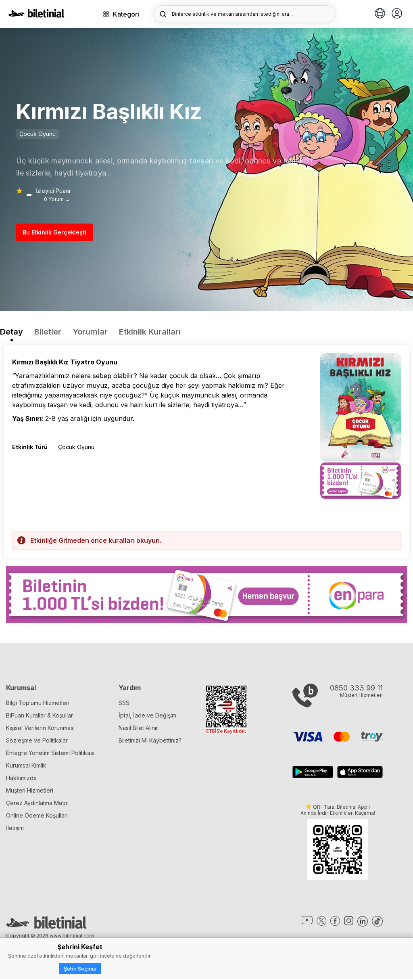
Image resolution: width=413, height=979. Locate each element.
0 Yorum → (57, 199)
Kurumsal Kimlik (26, 765)
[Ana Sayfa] (36, 15)
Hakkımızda (21, 777)
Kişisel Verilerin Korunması (40, 727)
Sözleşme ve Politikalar (37, 740)
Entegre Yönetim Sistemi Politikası (50, 752)
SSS (124, 702)
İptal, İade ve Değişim (147, 715)
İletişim (15, 827)
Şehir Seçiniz (80, 968)
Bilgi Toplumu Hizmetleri (37, 702)
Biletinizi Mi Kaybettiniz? (150, 740)
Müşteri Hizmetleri (29, 790)
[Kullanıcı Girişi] (397, 14)
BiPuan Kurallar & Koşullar (39, 715)
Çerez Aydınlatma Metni (37, 802)
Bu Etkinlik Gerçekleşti (54, 232)
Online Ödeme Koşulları (37, 815)
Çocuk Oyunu (37, 133)
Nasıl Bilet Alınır (138, 727)
